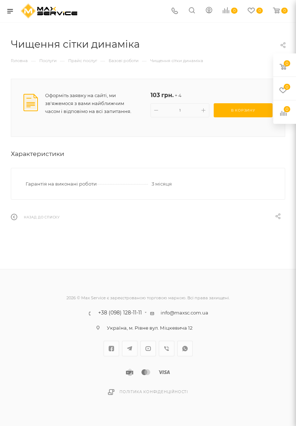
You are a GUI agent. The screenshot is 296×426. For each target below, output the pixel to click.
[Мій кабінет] (209, 11)
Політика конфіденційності (153, 392)
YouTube (148, 348)
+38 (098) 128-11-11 (120, 313)
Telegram (130, 348)
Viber (166, 348)
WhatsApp (185, 348)
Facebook (111, 348)
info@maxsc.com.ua (184, 313)
